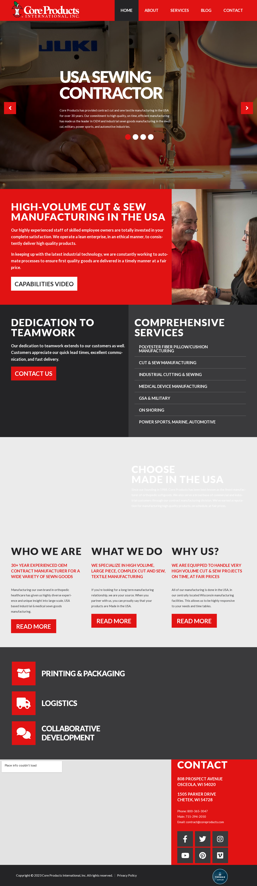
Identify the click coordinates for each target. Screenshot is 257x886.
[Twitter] (202, 839)
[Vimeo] (220, 855)
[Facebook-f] (185, 839)
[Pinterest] (202, 855)
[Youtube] (185, 855)
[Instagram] (220, 839)
